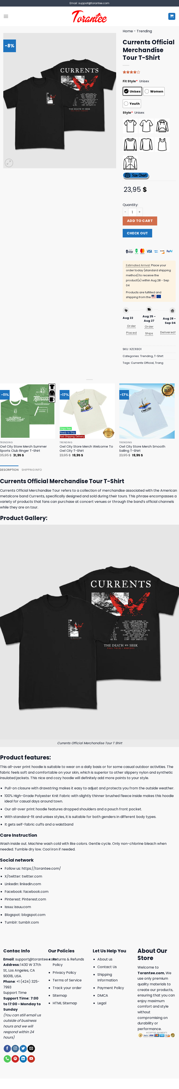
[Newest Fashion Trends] (89, 16)
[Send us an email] (31, 1048)
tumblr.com (29, 922)
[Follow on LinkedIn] (23, 1059)
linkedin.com (30, 883)
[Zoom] (9, 163)
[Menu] (6, 16)
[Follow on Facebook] (7, 1048)
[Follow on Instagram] (15, 1048)
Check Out (137, 233)
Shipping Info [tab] (32, 470)
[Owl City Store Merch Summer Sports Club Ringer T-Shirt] (27, 411)
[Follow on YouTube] (31, 1059)
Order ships (149, 330)
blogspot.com (33, 914)
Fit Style (130, 81)
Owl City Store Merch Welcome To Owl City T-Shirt (86, 449)
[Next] (174, 424)
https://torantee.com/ (41, 868)
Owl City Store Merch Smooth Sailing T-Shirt (142, 449)
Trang (159, 363)
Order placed (131, 329)
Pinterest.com (34, 899)
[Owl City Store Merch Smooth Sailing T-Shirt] (147, 411)
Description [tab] (9, 470)
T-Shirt (158, 356)
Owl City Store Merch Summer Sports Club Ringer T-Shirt (23, 449)
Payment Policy (110, 987)
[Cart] (172, 16)
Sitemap (60, 995)
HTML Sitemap (65, 1003)
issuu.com (22, 906)
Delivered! (168, 332)
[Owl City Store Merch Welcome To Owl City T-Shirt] (87, 411)
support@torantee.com (36, 959)
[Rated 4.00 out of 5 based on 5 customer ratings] (149, 72)
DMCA (102, 995)
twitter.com (32, 876)
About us (104, 959)
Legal (101, 1003)
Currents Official (142, 363)
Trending (144, 31)
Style (128, 112)
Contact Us (107, 966)
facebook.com (35, 891)
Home (128, 31)
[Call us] (7, 1059)
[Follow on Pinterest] (15, 1059)
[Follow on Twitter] (23, 1048)
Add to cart (140, 220)
